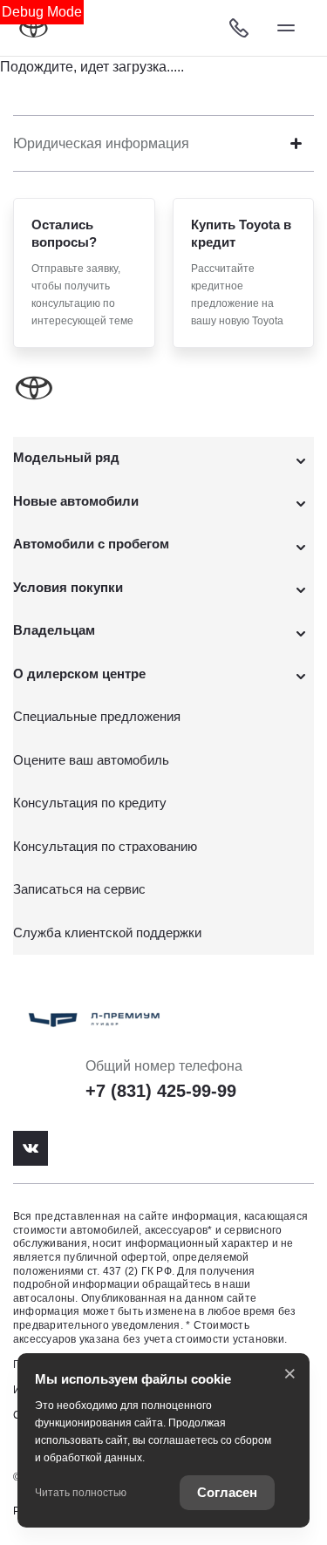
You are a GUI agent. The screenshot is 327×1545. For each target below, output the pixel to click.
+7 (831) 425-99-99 (160, 1090)
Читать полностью (80, 1493)
